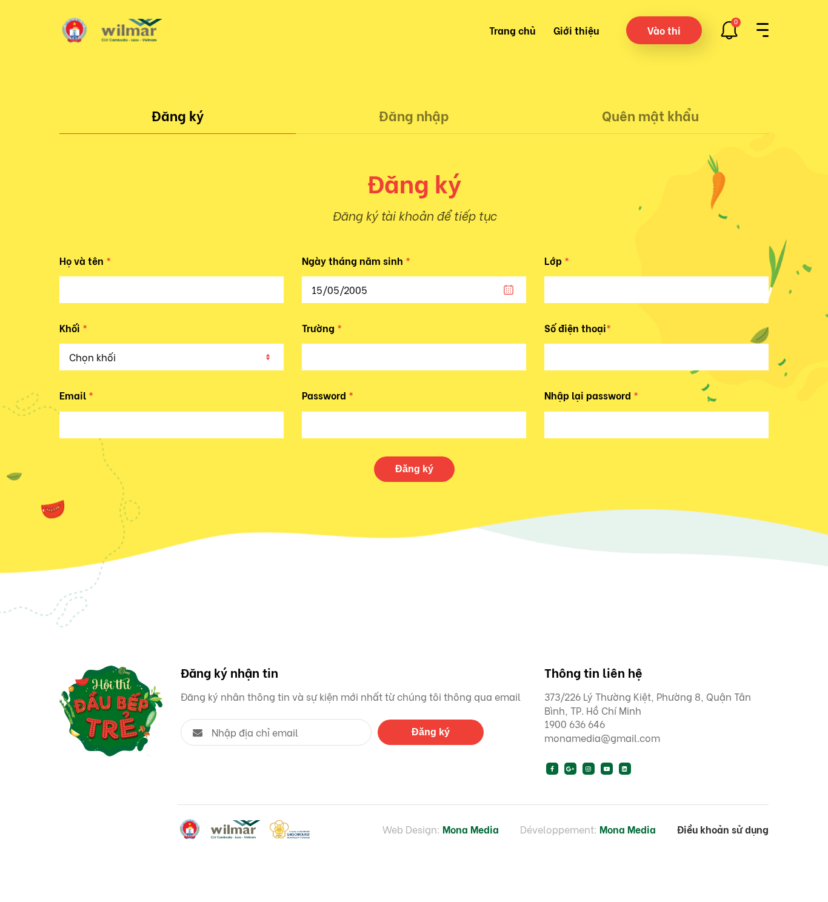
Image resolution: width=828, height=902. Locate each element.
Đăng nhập (414, 115)
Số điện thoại (577, 328)
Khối (73, 328)
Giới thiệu (576, 30)
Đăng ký (178, 115)
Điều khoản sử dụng (723, 829)
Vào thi (664, 30)
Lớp (556, 260)
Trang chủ (512, 30)
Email (76, 395)
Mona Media (470, 829)
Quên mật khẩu (650, 115)
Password (327, 395)
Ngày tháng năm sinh (356, 260)
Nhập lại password (591, 395)
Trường (322, 328)
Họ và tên (85, 260)
